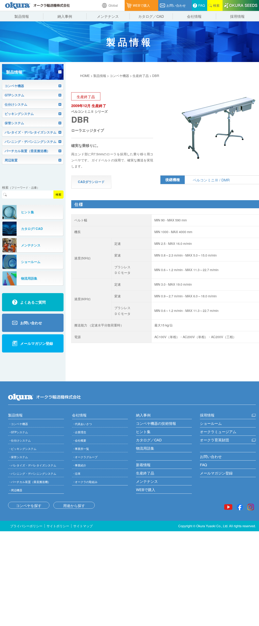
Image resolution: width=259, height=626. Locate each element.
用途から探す (74, 505)
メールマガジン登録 (216, 473)
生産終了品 (141, 75)
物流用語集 (145, 448)
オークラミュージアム (218, 431)
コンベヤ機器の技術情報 (156, 423)
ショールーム (211, 423)
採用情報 (207, 415)
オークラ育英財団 (214, 439)
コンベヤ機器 (119, 75)
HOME (85, 75)
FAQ (203, 464)
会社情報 (79, 415)
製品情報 (99, 75)
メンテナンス (147, 481)
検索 (58, 194)
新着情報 (143, 464)
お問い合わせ (211, 456)
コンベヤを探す (28, 505)
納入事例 (143, 415)
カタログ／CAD (149, 439)
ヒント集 (143, 431)
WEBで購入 (145, 489)
